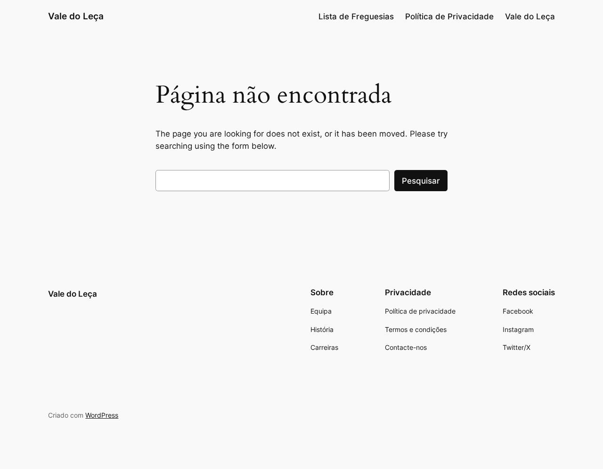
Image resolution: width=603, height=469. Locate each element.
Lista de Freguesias (356, 16)
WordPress (101, 415)
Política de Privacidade (449, 16)
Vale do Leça (76, 16)
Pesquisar (421, 181)
